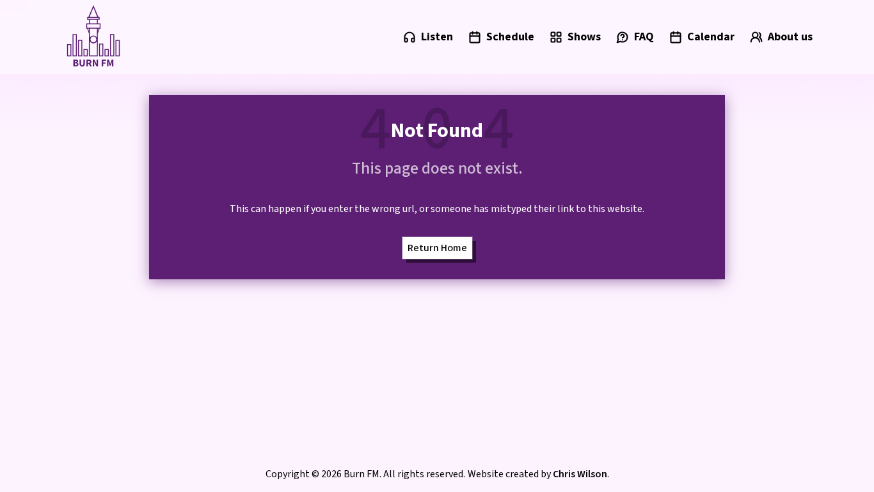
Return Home (437, 248)
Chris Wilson (580, 474)
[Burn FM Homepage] (93, 37)
